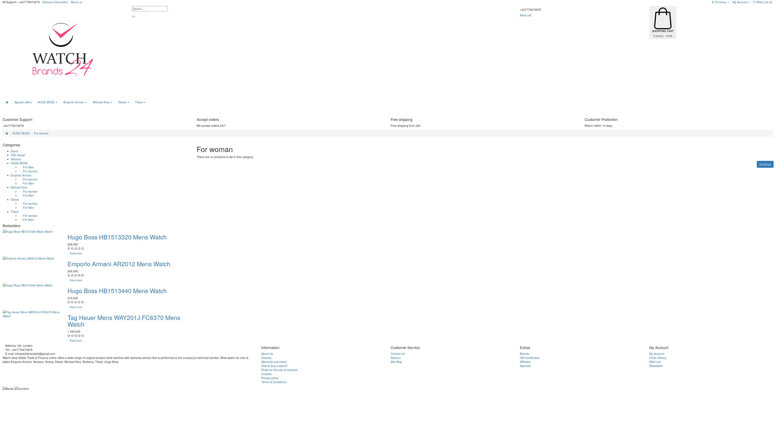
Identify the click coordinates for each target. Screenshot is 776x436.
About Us (267, 354)
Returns (396, 358)
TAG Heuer (18, 155)
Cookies (266, 374)
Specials (525, 366)
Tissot (14, 212)
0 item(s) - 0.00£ (663, 33)
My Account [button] (740, 2)
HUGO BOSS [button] (46, 102)
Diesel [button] (122, 102)
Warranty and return (274, 362)
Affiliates (525, 362)
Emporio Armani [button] (74, 102)
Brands (524, 354)
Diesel (15, 199)
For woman (41, 133)
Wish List (655, 362)
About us (76, 2)
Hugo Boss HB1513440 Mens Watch (117, 290)
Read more (76, 253)
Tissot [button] (139, 102)
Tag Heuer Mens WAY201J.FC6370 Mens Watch (123, 320)
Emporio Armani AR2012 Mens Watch (118, 263)
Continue (765, 164)
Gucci (14, 151)
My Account (656, 354)
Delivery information (55, 2)
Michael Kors (19, 187)
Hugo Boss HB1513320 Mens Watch (117, 237)
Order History (657, 358)
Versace (16, 159)
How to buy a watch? (274, 366)
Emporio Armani (21, 175)
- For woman (28, 171)
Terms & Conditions (273, 382)
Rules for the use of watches (279, 370)
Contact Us (398, 354)
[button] (720, 2)
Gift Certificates (530, 358)
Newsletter (656, 366)
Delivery (266, 358)
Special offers (23, 102)
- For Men (26, 167)
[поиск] (133, 16)
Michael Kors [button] (101, 102)
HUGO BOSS (21, 133)
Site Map (396, 362)
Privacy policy (270, 378)
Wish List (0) (764, 2)
